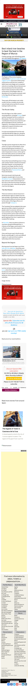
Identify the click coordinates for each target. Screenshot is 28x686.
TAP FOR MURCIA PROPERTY (14, 40)
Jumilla (16, 625)
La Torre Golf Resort (6, 601)
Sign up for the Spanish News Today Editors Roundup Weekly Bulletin (13, 312)
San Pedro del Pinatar (7, 621)
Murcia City (4, 653)
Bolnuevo (16, 591)
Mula (15, 628)
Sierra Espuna (17, 607)
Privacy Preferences (14, 681)
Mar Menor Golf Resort (7, 610)
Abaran (3, 636)
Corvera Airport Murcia (6, 673)
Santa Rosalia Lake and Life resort (7, 624)
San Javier (4, 620)
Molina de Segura (6, 650)
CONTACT (5, 21)
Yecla (15, 629)
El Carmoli (4, 590)
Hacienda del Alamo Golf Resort (20, 598)
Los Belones (4, 606)
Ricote (3, 656)
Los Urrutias (4, 609)
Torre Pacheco (5, 629)
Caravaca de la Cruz (19, 618)
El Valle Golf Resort (6, 643)
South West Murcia (20, 585)
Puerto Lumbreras (18, 606)
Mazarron (16, 602)
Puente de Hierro (17, 170)
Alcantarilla (4, 637)
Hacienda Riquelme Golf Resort (7, 646)
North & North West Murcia (20, 612)
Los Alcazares (5, 604)
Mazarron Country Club (20, 653)
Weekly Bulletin (4, 676)
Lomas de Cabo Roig (19, 665)
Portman (4, 617)
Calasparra (13, 203)
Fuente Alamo (17, 596)
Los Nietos (4, 607)
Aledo (15, 588)
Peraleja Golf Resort (6, 654)
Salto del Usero (6, 248)
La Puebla (4, 599)
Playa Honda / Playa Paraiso (6, 614)
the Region (22, 58)
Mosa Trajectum (5, 651)
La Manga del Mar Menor (6, 597)
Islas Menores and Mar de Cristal (7, 592)
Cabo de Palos (5, 587)
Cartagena (4, 588)
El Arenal (19, 115)
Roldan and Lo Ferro (6, 618)
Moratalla (6, 222)
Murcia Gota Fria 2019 (6, 674)
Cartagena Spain (4, 671)
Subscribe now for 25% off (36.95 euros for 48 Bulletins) (15, 323)
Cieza (15, 622)
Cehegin (16, 620)
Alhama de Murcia (18, 590)
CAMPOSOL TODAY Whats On (8, 670)
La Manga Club (5, 595)
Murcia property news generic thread (9, 675)
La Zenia (16, 664)
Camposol (16, 593)
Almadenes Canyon (7, 179)
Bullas (13, 248)
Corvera (3, 642)
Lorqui (3, 648)
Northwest (5, 97)
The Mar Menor (7, 585)
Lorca (3, 270)
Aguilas (16, 587)
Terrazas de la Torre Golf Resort (7, 627)
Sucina (3, 658)
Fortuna (16, 623)
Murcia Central (7, 632)
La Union (4, 602)
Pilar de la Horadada (6, 612)
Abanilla (3, 634)
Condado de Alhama (19, 595)
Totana (16, 609)
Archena (3, 639)
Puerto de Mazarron (19, 604)
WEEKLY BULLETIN (21, 21)
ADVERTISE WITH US (12, 21)
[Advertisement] (14, 512)
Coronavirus (3, 672)
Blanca (3, 640)
